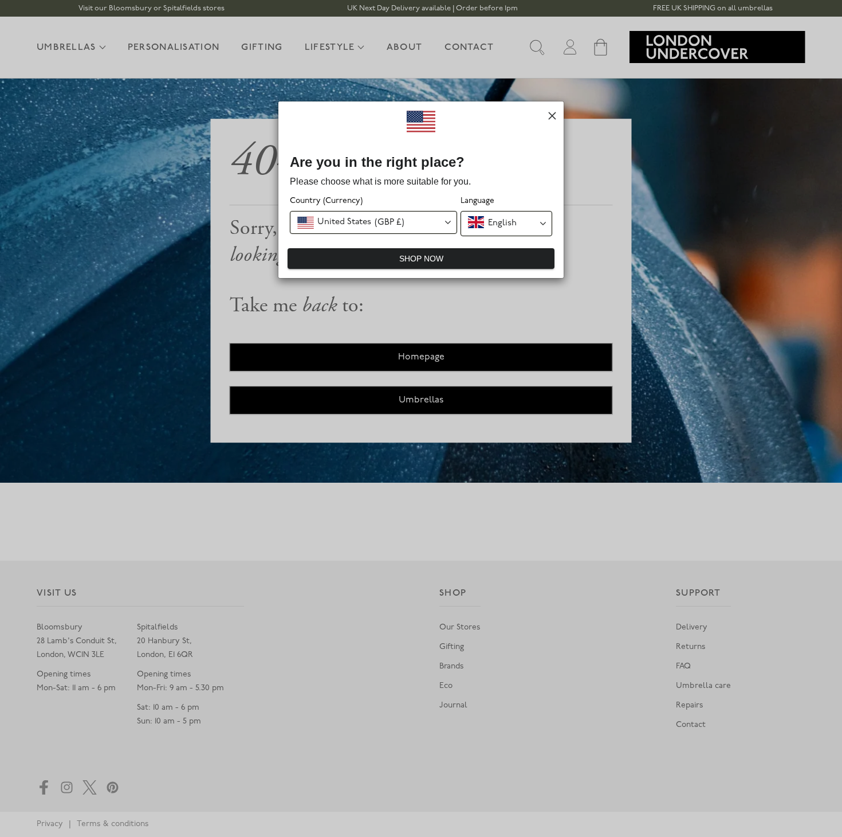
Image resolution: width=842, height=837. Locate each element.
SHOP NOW (421, 258)
